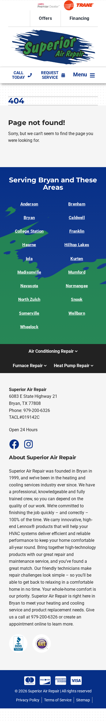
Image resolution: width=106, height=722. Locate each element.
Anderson (29, 204)
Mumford (76, 272)
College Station (29, 231)
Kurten (76, 258)
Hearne (29, 244)
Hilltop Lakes (76, 244)
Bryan (29, 217)
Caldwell (77, 217)
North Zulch (29, 299)
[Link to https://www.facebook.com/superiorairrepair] (14, 444)
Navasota (29, 285)
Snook (76, 299)
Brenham (76, 204)
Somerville (29, 313)
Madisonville (29, 272)
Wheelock (29, 326)
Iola (29, 258)
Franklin (77, 231)
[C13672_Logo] (53, 31)
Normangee (77, 285)
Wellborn (76, 313)
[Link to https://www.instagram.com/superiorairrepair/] (28, 444)
